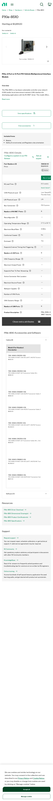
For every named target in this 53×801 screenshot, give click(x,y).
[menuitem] (41, 5)
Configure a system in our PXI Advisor (15, 157)
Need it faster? (45, 188)
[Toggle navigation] (13, 4)
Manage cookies (26, 796)
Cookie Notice (38, 778)
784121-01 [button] (13, 33)
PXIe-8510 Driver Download (13, 510)
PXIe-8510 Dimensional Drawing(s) (16, 513)
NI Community (9, 549)
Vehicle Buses (29, 10)
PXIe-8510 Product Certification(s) (16, 517)
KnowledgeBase (9, 560)
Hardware (18, 10)
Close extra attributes (23, 321)
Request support (10, 538)
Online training (9, 571)
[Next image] (46, 47)
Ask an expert (38, 157)
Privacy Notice (23, 778)
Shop (10, 10)
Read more (6, 99)
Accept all (26, 789)
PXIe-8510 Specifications (13, 521)
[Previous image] (6, 47)
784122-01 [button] (5, 33)
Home (4, 10)
